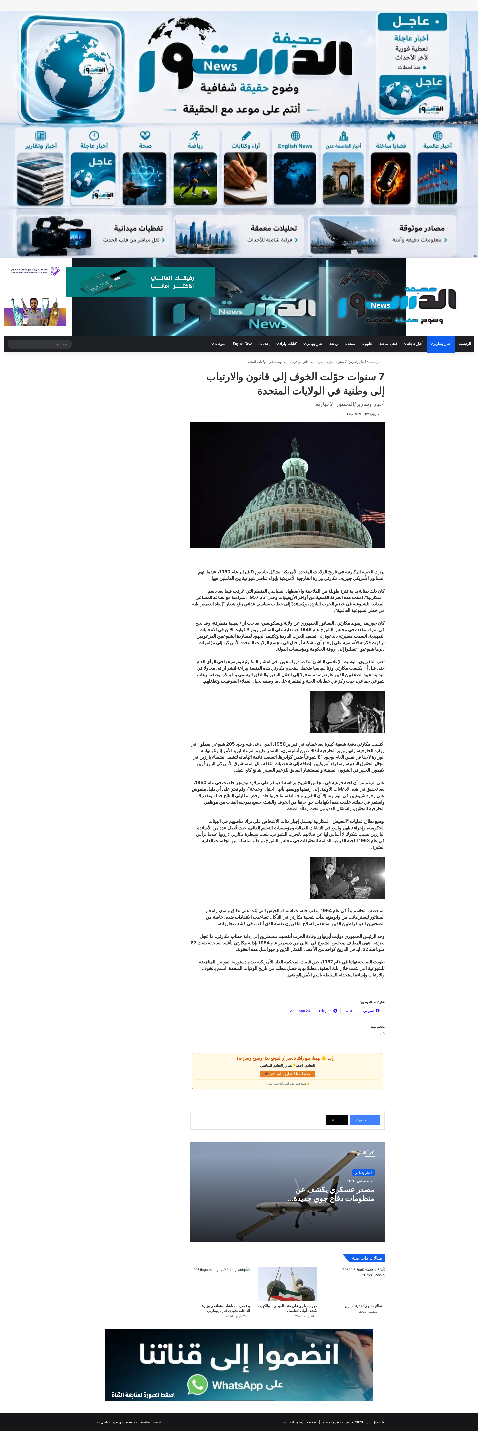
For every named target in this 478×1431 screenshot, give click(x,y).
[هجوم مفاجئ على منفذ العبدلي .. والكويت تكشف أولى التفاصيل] (287, 1284)
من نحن (117, 1422)
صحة (351, 344)
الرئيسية (465, 344)
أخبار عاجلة (415, 344)
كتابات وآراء (288, 344)
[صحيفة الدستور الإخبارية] (398, 296)
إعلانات (264, 344)
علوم (368, 344)
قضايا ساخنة (388, 344)
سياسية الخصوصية (138, 1422)
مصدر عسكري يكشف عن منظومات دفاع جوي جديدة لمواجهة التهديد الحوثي (334, 1198)
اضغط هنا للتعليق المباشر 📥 (287, 1073)
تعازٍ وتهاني (314, 344)
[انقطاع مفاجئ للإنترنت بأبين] (355, 1284)
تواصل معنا (102, 1422)
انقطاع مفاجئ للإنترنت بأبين (365, 1306)
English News (242, 344)
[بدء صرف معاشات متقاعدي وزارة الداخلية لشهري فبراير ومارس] (220, 1284)
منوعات (219, 344)
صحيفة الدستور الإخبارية (299, 1422)
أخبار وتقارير (442, 344)
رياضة (333, 344)
